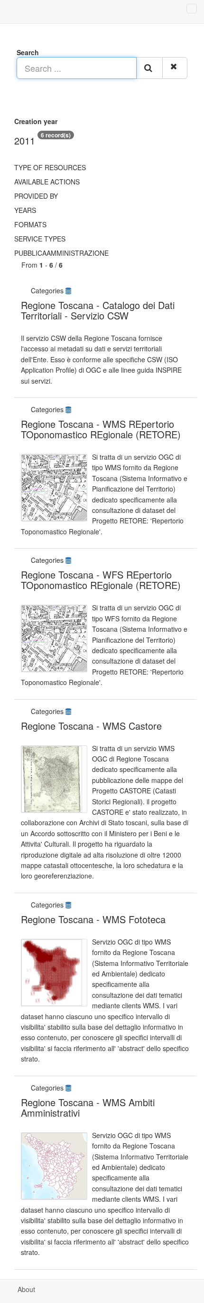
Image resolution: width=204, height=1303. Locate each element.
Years (25, 210)
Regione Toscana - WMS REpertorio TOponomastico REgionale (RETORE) (101, 429)
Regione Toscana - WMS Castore (91, 726)
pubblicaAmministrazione (61, 253)
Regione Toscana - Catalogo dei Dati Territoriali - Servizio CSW (98, 310)
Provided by (36, 196)
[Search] (149, 68)
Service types (39, 238)
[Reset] (174, 68)
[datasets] (69, 290)
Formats (30, 224)
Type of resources (50, 167)
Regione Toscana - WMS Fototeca (93, 919)
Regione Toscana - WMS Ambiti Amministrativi (88, 1107)
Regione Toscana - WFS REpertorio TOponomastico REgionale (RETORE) (101, 580)
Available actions (47, 181)
